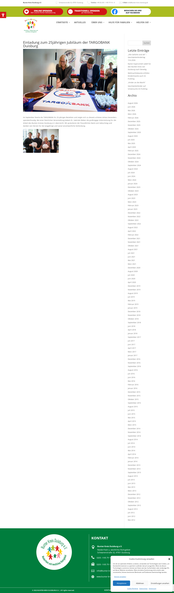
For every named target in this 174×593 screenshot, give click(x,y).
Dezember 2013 (134, 465)
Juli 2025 (131, 140)
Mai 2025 (131, 143)
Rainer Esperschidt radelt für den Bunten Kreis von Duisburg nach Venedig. (139, 67)
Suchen (147, 43)
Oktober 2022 (133, 220)
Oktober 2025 (133, 129)
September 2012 (134, 505)
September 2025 (134, 132)
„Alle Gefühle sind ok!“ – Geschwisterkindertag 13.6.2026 (137, 57)
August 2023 (133, 194)
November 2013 (134, 469)
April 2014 (132, 454)
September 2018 (134, 322)
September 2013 (134, 472)
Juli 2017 (131, 341)
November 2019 (134, 289)
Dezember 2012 (134, 494)
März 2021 (132, 264)
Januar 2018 (132, 333)
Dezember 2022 (134, 213)
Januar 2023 (132, 209)
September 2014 (134, 436)
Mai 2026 (131, 110)
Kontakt (108, 590)
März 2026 (132, 114)
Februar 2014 (133, 458)
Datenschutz (143, 589)
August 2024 (133, 169)
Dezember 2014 (134, 428)
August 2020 (133, 271)
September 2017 (134, 337)
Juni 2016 (131, 377)
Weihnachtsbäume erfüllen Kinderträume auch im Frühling (138, 76)
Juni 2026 (131, 107)
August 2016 (133, 370)
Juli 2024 (131, 172)
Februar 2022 (133, 235)
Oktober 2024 (133, 162)
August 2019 (133, 293)
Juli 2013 (131, 480)
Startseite (62, 22)
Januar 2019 (132, 308)
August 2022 (133, 227)
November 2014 (134, 432)
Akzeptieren (121, 583)
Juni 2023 (131, 198)
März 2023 (132, 202)
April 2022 (132, 231)
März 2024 (132, 180)
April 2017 (132, 348)
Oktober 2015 (133, 399)
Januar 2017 (132, 355)
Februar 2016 (133, 384)
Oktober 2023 (133, 191)
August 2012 (133, 509)
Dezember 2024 (134, 154)
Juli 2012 (131, 512)
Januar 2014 (132, 461)
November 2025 (134, 125)
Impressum (152, 589)
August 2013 (133, 476)
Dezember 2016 (134, 359)
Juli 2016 (131, 374)
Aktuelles (80, 22)
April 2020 (132, 282)
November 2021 (134, 242)
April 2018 (132, 330)
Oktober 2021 (133, 246)
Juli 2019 (131, 297)
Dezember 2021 (134, 238)
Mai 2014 (131, 450)
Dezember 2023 (134, 187)
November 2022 (134, 216)
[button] (3, 15)
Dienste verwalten (120, 577)
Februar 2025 (133, 150)
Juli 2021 (131, 253)
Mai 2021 (131, 260)
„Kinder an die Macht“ (136, 82)
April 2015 (132, 421)
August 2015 (133, 406)
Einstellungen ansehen (160, 583)
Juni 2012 (131, 516)
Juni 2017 (131, 344)
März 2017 (132, 352)
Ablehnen (140, 583)
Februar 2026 (133, 118)
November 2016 (134, 363)
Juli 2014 (131, 443)
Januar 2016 (132, 388)
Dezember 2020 (134, 268)
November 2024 (134, 158)
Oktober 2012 (133, 502)
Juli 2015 (131, 410)
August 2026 (133, 103)
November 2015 (134, 396)
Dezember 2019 (134, 286)
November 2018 (134, 315)
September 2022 (134, 224)
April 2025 (132, 147)
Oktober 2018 (133, 319)
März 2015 (132, 425)
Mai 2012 (131, 520)
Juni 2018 (131, 326)
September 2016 (134, 366)
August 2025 (133, 136)
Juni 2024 (131, 176)
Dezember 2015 (134, 392)
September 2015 (134, 403)
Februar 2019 (133, 304)
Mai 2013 (131, 487)
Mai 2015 (131, 417)
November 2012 (134, 498)
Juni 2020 (131, 278)
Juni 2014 (131, 447)
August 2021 (133, 249)
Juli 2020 (131, 275)
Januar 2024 (132, 183)
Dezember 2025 (134, 121)
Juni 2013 (131, 483)
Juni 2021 (131, 257)
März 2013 (132, 491)
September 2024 (134, 165)
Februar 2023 (133, 205)
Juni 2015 (131, 414)
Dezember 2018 (134, 311)
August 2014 (133, 439)
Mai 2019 (131, 300)
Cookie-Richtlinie (132, 589)
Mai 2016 (131, 381)
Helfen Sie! (142, 22)
